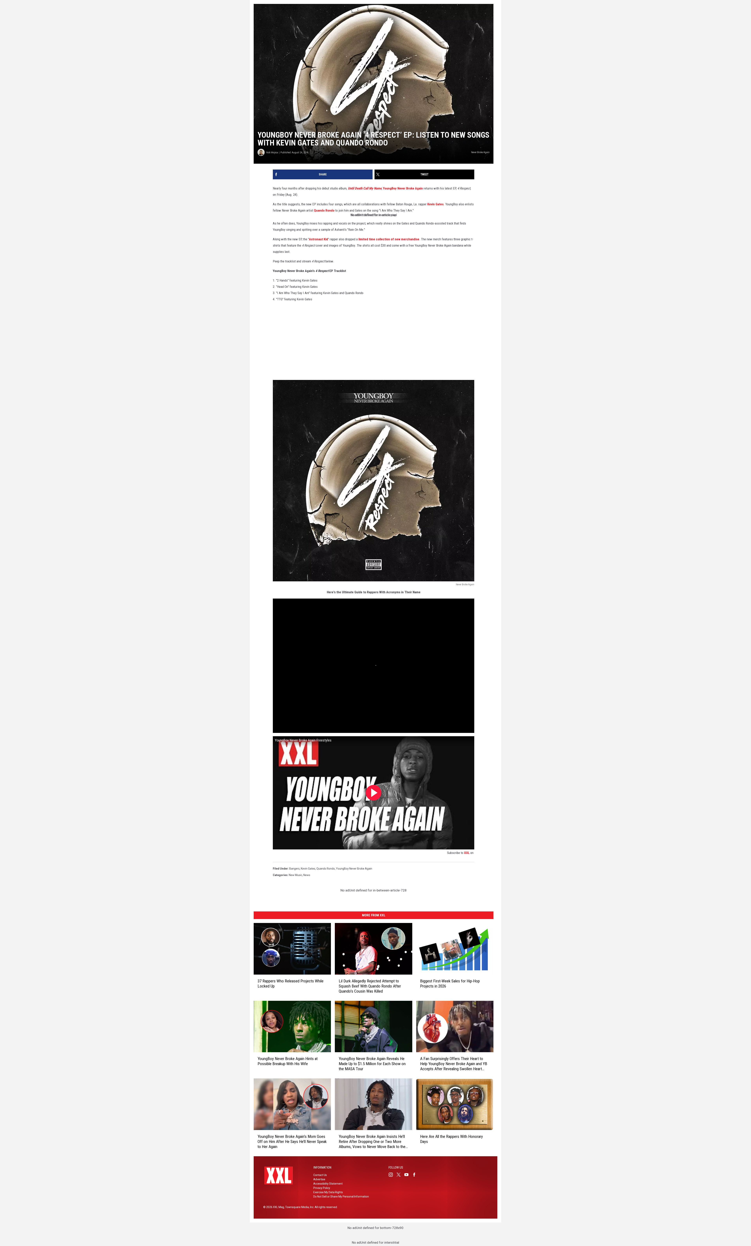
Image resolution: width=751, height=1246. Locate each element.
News (306, 875)
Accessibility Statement (328, 1183)
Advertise (319, 1179)
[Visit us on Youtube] (408, 1174)
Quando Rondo (324, 210)
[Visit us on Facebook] (416, 1174)
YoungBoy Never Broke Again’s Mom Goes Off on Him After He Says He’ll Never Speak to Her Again (292, 1141)
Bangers (294, 868)
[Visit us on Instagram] (392, 1174)
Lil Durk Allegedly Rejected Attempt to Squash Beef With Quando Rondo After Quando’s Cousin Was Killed (370, 985)
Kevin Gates (435, 204)
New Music (295, 875)
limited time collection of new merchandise (388, 239)
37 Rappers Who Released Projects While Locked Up (290, 983)
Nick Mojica (272, 152)
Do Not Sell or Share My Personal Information (341, 1196)
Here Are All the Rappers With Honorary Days (451, 1139)
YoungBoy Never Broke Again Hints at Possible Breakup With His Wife (288, 1061)
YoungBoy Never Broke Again (403, 188)
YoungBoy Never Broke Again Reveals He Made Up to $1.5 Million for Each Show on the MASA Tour (372, 1063)
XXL (467, 853)
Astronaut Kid (318, 239)
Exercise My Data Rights (328, 1192)
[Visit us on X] (400, 1174)
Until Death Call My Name (365, 188)
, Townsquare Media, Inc (299, 1207)
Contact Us (320, 1175)
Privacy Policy (321, 1187)
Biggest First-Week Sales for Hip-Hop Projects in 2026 (450, 983)
